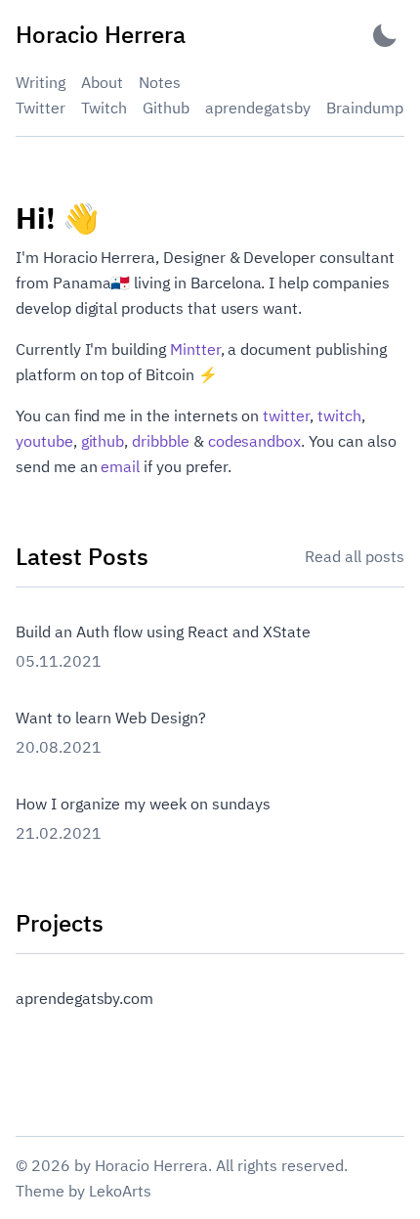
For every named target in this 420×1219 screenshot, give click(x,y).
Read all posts (354, 556)
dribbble (160, 441)
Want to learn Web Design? (111, 717)
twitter (286, 415)
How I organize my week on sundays (143, 803)
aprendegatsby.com (84, 998)
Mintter (195, 349)
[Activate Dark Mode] (384, 34)
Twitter (40, 107)
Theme (40, 1190)
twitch (339, 415)
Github (166, 107)
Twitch (104, 107)
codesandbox (254, 441)
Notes (160, 82)
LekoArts (120, 1190)
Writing (40, 82)
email (120, 466)
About (102, 82)
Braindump (364, 107)
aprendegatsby (258, 107)
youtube (44, 441)
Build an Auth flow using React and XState (163, 631)
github (103, 441)
